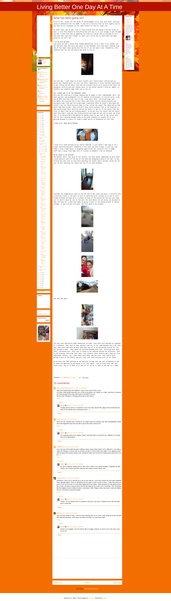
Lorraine (59, 478)
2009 (40, 285)
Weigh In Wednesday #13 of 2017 (43, 168)
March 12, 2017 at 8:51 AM (70, 447)
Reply (58, 398)
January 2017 (43, 269)
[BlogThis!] (84, 377)
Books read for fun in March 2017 (42, 163)
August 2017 (43, 143)
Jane (58, 513)
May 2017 (42, 149)
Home (88, 583)
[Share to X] (85, 377)
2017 (40, 129)
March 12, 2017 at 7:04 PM (75, 433)
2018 (40, 127)
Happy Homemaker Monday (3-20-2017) (43, 209)
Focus (40, 92)
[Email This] (82, 377)
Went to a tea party (43, 252)
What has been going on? (43, 238)
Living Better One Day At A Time (79, 7)
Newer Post (57, 583)
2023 (40, 118)
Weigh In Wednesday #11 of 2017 (43, 223)
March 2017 (43, 153)
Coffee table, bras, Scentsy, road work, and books (43, 182)
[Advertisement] (87, 568)
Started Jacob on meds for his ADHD (43, 242)
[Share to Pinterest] (87, 377)
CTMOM (59, 447)
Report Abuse (41, 291)
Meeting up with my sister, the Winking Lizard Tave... (42, 193)
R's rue (40, 91)
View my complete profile (44, 62)
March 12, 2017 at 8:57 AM (75, 405)
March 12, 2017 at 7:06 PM (75, 464)
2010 (40, 283)
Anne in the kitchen (63, 388)
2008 (40, 287)
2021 (40, 122)
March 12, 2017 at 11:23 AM (68, 513)
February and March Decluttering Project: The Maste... (43, 216)
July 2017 (42, 146)
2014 (40, 276)
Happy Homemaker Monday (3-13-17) (43, 233)
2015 (40, 274)
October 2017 (43, 137)
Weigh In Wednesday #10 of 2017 (43, 248)
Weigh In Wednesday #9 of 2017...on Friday (43, 261)
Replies (61, 402)
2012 (40, 279)
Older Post (117, 583)
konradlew (91, 598)
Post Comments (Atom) (91, 588)
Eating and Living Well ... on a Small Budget (43, 97)
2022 (40, 120)
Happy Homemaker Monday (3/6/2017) (43, 256)
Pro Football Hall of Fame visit (43, 187)
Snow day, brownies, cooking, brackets (42, 228)
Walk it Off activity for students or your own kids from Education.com (128, 21)
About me (40, 311)
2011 (40, 281)
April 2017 (42, 151)
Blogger (104, 598)
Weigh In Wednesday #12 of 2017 (43, 200)
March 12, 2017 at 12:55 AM (77, 388)
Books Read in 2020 (42, 313)
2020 (40, 124)
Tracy (58, 419)
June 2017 (42, 147)
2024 (40, 116)
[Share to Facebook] (86, 377)
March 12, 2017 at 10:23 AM (70, 478)
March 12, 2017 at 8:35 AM (69, 419)
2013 (40, 278)
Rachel (62, 405)
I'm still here (41, 324)
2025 (40, 115)
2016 (40, 272)
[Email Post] (79, 377)
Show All (47, 103)
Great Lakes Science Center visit (43, 204)
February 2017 (43, 266)
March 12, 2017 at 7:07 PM (75, 526)
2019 (40, 126)
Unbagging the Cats (43, 79)
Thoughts (127, 56)
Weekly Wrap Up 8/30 (43, 87)
